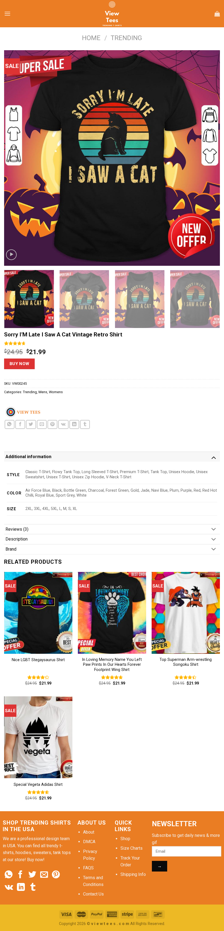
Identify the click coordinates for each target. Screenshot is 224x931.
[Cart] (217, 14)
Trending (126, 38)
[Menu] (7, 13)
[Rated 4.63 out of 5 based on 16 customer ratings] (112, 343)
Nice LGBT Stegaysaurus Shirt (38, 660)
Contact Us (93, 894)
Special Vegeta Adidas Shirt (38, 784)
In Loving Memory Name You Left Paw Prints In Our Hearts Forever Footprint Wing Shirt (112, 664)
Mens (43, 392)
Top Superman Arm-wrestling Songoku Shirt (186, 662)
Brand (10, 549)
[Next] (209, 158)
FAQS (88, 867)
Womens (56, 392)
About (88, 832)
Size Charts (131, 848)
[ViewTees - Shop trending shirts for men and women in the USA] (112, 13)
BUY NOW (20, 363)
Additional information (28, 456)
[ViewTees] (23, 412)
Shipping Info (133, 874)
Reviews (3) (16, 529)
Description (16, 539)
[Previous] (15, 158)
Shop (125, 838)
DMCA (89, 841)
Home (91, 38)
